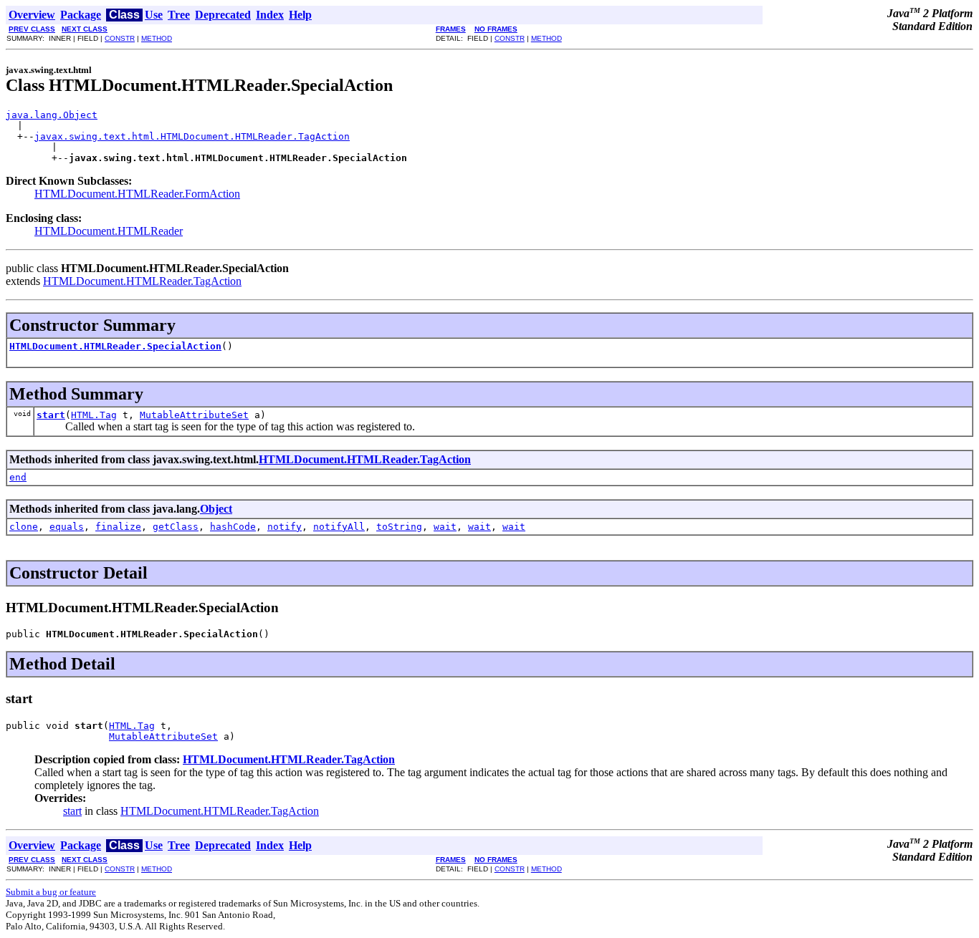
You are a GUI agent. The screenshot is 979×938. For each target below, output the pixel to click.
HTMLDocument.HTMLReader (108, 231)
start (51, 415)
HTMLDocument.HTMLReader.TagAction (142, 281)
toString (399, 526)
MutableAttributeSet (194, 415)
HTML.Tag (94, 415)
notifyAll (339, 526)
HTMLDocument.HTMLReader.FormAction (137, 194)
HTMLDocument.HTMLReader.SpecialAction (115, 346)
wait (445, 526)
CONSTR (120, 38)
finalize (118, 526)
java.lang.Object (51, 115)
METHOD (156, 38)
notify (284, 526)
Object (216, 509)
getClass (176, 526)
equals (66, 526)
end (18, 477)
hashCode (233, 526)
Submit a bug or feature (51, 891)
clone (23, 526)
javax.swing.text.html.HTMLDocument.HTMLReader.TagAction (192, 136)
